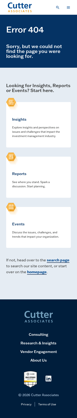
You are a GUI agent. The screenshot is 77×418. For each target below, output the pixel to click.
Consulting (38, 334)
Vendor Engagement (38, 351)
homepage (37, 271)
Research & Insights (38, 342)
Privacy (26, 404)
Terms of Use (47, 404)
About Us (38, 360)
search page (58, 259)
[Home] (20, 7)
